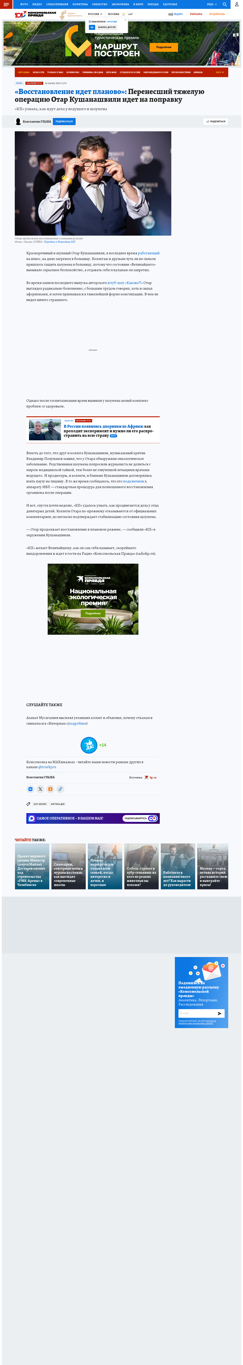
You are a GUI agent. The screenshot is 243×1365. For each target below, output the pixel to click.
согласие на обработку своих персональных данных (197, 1022)
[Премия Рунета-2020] (69, 14)
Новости (38, 72)
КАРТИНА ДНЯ (58, 804)
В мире (138, 4)
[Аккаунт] (237, 4)
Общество (99, 4)
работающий (149, 253)
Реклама (196, 14)
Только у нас (55, 72)
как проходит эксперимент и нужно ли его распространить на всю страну (109, 431)
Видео (37, 4)
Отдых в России (130, 72)
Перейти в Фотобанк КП (59, 241)
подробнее (77, 723)
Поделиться (217, 121)
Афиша (198, 72)
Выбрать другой (106, 27)
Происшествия (181, 72)
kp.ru (153, 777)
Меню (6, 4)
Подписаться (64, 121)
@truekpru (47, 767)
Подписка (217, 14)
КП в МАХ (111, 72)
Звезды (153, 4)
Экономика (120, 4)
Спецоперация (57, 4)
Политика (80, 4)
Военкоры (73, 72)
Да (92, 27)
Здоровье (170, 4)
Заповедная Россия (155, 72)
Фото (24, 4)
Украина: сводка (92, 72)
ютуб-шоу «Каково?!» (125, 282)
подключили (133, 481)
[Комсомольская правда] (35, 14)
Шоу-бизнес (40, 804)
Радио (178, 14)
